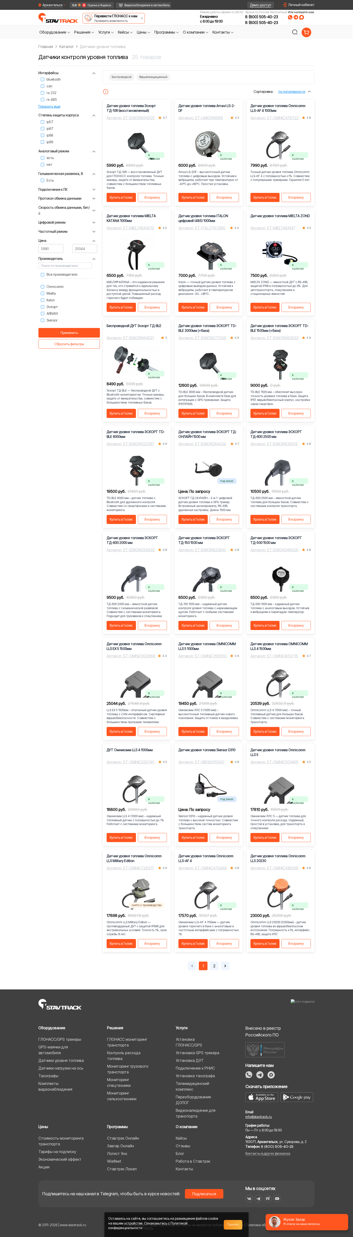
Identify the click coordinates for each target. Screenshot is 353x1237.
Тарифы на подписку (57, 1151)
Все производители (62, 274)
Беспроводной (122, 77)
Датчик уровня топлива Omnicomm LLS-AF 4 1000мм (277, 108)
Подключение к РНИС (195, 1068)
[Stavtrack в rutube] (268, 1198)
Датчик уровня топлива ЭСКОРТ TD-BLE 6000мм (136, 434)
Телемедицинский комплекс (192, 1086)
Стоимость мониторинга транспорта (61, 1141)
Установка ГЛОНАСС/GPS (189, 1042)
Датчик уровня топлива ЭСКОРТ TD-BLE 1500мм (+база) (279, 328)
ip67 (50, 128)
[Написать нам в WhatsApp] (290, 17)
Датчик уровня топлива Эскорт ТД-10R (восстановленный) (131, 108)
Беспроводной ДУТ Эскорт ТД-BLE (134, 326)
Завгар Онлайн (120, 1145)
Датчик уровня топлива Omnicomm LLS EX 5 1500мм (134, 646)
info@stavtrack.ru (258, 1117)
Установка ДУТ (190, 1060)
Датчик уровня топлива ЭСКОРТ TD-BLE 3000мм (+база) (207, 328)
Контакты (184, 1168)
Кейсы (181, 1138)
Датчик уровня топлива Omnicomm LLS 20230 (277, 858)
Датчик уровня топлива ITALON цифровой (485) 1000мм (203, 218)
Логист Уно (117, 1153)
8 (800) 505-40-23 (261, 16)
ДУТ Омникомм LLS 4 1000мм (130, 750)
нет (49, 164)
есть (50, 158)
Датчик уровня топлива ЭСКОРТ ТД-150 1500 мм (204, 540)
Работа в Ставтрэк (193, 1161)
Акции (43, 1167)
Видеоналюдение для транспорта (195, 1113)
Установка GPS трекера (197, 1052)
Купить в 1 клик (121, 197)
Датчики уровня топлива (61, 1060)
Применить (69, 333)
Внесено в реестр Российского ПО (263, 1031)
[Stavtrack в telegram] (258, 1198)
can (49, 86)
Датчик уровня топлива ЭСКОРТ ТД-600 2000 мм (132, 540)
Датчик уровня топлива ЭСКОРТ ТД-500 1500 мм (276, 540)
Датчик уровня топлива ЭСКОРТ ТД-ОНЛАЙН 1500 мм (207, 434)
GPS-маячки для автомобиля (53, 1050)
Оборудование (51, 1027)
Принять (233, 1224)
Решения (115, 1027)
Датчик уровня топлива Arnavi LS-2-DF (206, 108)
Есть (50, 180)
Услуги (182, 1027)
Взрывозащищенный (153, 77)
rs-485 (52, 99)
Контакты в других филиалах (267, 1153)
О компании (186, 1126)
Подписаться (204, 1193)
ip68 (50, 135)
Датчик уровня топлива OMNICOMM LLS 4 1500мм (279, 646)
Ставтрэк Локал (122, 1168)
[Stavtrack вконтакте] (249, 1198)
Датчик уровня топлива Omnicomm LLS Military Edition (134, 858)
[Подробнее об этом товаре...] (106, 92)
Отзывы (183, 1145)
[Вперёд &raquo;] (225, 966)
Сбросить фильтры (69, 344)
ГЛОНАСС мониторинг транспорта (127, 1042)
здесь (147, 1228)
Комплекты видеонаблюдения (55, 1086)
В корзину (152, 197)
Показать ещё (49, 106)
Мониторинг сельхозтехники (121, 1096)
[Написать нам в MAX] (301, 17)
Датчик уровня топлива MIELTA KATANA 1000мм (131, 218)
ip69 (50, 142)
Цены (43, 1126)
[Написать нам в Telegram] (295, 17)
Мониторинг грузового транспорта (127, 1069)
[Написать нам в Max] (271, 1074)
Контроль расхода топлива (123, 1055)
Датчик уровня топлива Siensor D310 (206, 750)
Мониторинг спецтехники (119, 1082)
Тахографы (48, 1075)
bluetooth (54, 79)
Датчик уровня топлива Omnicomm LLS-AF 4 (205, 858)
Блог (180, 1153)
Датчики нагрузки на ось (60, 1068)
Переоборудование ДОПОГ (193, 1099)
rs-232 (51, 93)
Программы (117, 1126)
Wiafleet (114, 1161)
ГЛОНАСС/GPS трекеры (59, 1039)
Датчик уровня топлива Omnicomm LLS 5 (277, 752)
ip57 (50, 122)
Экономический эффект (59, 1159)
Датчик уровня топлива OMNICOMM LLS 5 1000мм (207, 646)
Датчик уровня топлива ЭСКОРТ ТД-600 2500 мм (276, 434)
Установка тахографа (195, 1075)
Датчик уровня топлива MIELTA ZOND (280, 216)
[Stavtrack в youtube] (277, 1198)
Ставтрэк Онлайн (123, 1138)
